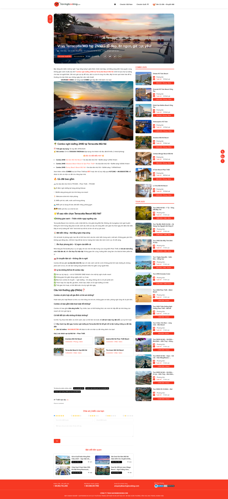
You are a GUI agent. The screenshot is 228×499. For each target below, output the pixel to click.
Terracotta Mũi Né (79, 388)
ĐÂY (88, 172)
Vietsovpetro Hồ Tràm (160, 122)
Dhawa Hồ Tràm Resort (160, 74)
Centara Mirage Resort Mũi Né (163, 154)
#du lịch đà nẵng (76, 472)
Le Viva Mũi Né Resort (160, 186)
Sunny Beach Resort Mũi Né (75, 167)
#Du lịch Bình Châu (77, 462)
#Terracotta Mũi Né (79, 56)
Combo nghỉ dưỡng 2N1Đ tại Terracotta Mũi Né (67, 391)
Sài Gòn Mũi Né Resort (74, 160)
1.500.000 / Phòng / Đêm (163, 147)
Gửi (57, 441)
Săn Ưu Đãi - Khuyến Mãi (75, 51)
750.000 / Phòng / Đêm (163, 115)
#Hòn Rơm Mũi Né (117, 462)
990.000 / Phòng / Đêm (163, 179)
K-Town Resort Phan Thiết (161, 170)
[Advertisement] (93, 371)
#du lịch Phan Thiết (117, 472)
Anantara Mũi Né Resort (161, 138)
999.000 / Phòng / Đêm (163, 83)
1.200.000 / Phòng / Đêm (163, 99)
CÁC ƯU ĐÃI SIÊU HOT (93, 156)
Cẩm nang (64, 51)
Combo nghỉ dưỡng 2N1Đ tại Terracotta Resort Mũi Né (94, 72)
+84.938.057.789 (73, 329)
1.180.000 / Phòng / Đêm (163, 163)
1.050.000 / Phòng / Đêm (163, 195)
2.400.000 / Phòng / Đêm (164, 131)
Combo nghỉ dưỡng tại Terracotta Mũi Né (97, 388)
